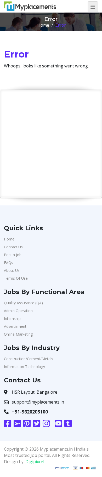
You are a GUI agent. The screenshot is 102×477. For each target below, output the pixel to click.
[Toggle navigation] (93, 6)
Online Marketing (18, 334)
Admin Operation (18, 310)
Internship (12, 318)
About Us (12, 270)
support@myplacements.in (38, 402)
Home (43, 25)
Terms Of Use (16, 278)
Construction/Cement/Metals (28, 358)
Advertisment (15, 326)
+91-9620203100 (30, 412)
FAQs (8, 262)
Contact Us (13, 246)
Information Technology (24, 366)
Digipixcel (34, 461)
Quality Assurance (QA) (23, 302)
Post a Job (12, 254)
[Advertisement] (51, 144)
